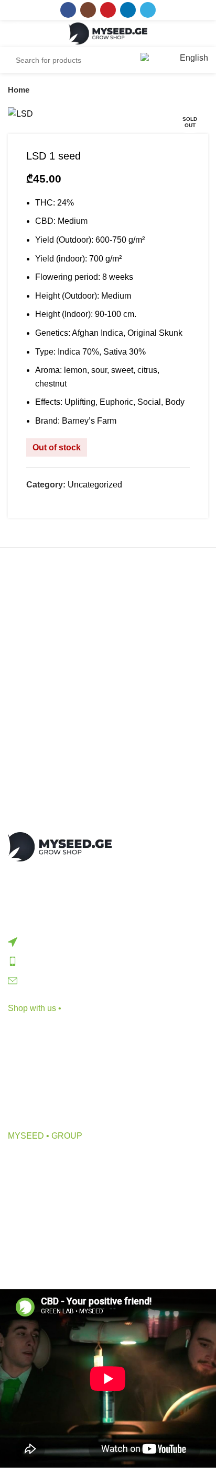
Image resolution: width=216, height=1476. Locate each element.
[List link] (108, 941)
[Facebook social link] (68, 10)
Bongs (20, 1049)
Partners (23, 1197)
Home (18, 89)
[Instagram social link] (88, 10)
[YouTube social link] (108, 10)
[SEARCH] (119, 60)
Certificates (29, 1236)
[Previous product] (182, 90)
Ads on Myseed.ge (42, 1216)
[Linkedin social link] (128, 10)
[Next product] (203, 90)
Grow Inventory (36, 1069)
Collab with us (34, 1177)
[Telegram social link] (148, 10)
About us (24, 1157)
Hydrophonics (34, 1088)
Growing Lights (36, 1108)
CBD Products (34, 1030)
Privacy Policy (34, 1255)
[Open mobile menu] (19, 33)
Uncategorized (95, 484)
